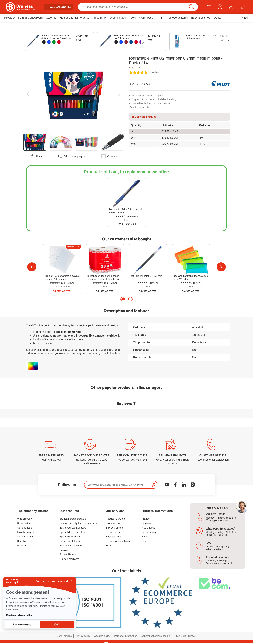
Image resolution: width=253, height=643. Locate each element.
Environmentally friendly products (78, 523)
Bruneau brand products (72, 518)
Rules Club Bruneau (184, 635)
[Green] (54, 42)
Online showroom (69, 558)
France (146, 518)
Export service (114, 532)
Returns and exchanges (119, 541)
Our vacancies (25, 536)
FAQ (108, 545)
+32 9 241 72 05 (215, 514)
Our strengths (25, 527)
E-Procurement (114, 527)
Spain (145, 536)
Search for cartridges (71, 545)
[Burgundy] (126, 42)
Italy (144, 541)
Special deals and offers (72, 532)
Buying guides (114, 536)
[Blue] (49, 42)
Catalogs (64, 549)
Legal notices (64, 635)
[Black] (44, 42)
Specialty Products (70, 536)
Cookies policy (102, 635)
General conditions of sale (155, 635)
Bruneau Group (25, 523)
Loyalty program (26, 532)
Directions (22, 541)
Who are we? (24, 518)
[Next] (119, 94)
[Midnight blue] (131, 42)
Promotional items (69, 541)
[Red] (59, 42)
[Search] (191, 6)
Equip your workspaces (72, 527)
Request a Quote (115, 518)
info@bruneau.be (218, 520)
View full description (140, 107)
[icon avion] (153, 485)
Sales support (113, 523)
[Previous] (27, 94)
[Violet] (141, 42)
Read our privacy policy (19, 615)
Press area (23, 545)
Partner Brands (67, 554)
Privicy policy (82, 635)
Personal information (125, 635)
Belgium (146, 523)
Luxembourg (149, 532)
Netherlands (148, 527)
